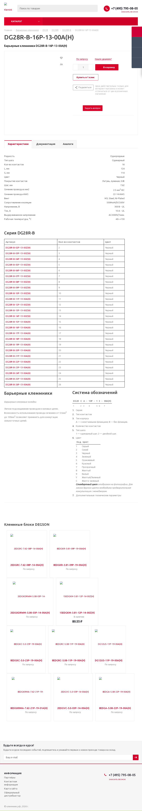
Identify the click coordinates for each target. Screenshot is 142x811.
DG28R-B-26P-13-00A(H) (18, 384)
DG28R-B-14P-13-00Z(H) (18, 316)
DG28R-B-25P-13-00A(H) (18, 379)
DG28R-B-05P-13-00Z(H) (18, 264)
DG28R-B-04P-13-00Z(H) (18, 259)
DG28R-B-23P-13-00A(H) (18, 367)
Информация (12, 773)
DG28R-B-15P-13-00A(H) (18, 322)
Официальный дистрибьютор (12, 794)
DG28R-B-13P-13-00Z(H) (18, 310)
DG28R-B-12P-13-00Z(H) (18, 304)
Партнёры (9, 777)
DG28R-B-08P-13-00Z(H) (18, 282)
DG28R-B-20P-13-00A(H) (18, 350)
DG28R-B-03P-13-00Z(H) (18, 253)
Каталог (16, 21)
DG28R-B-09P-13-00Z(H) (18, 287)
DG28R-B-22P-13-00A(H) (18, 361)
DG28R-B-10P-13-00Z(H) (18, 293)
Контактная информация (11, 783)
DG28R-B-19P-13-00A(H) (18, 344)
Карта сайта (10, 788)
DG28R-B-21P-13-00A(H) (18, 356)
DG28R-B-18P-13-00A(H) (18, 339)
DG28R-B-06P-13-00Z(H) (18, 270)
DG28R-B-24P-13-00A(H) (18, 373)
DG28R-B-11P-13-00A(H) (18, 299)
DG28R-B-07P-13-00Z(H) (18, 276)
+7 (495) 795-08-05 (124, 8)
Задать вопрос (93, 108)
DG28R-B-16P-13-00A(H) (18, 327)
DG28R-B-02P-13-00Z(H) (18, 247)
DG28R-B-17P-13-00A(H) (18, 333)
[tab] (18, 144)
